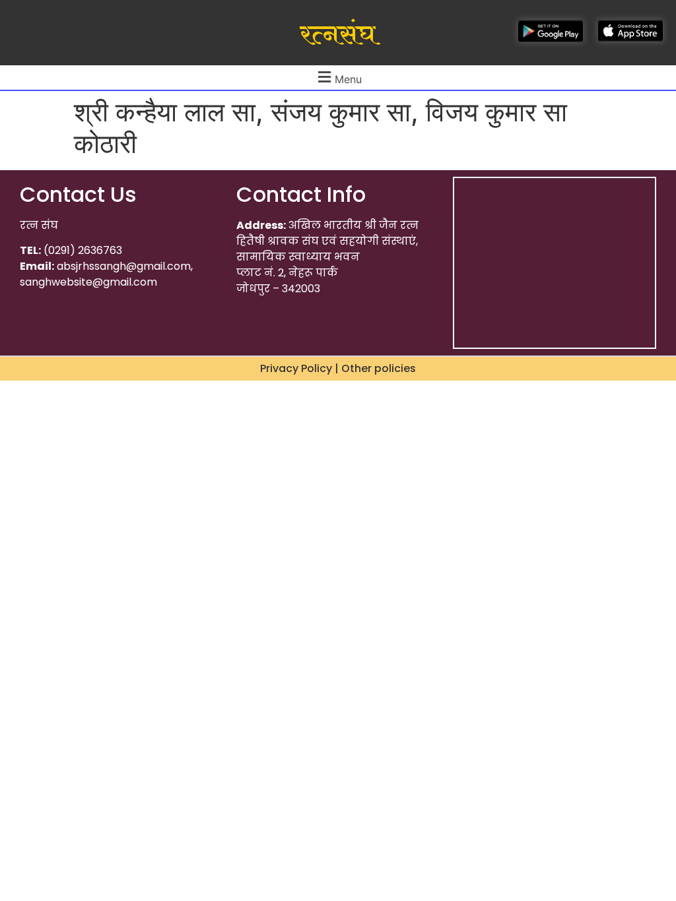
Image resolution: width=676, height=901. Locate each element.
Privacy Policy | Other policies (338, 368)
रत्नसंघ (338, 35)
